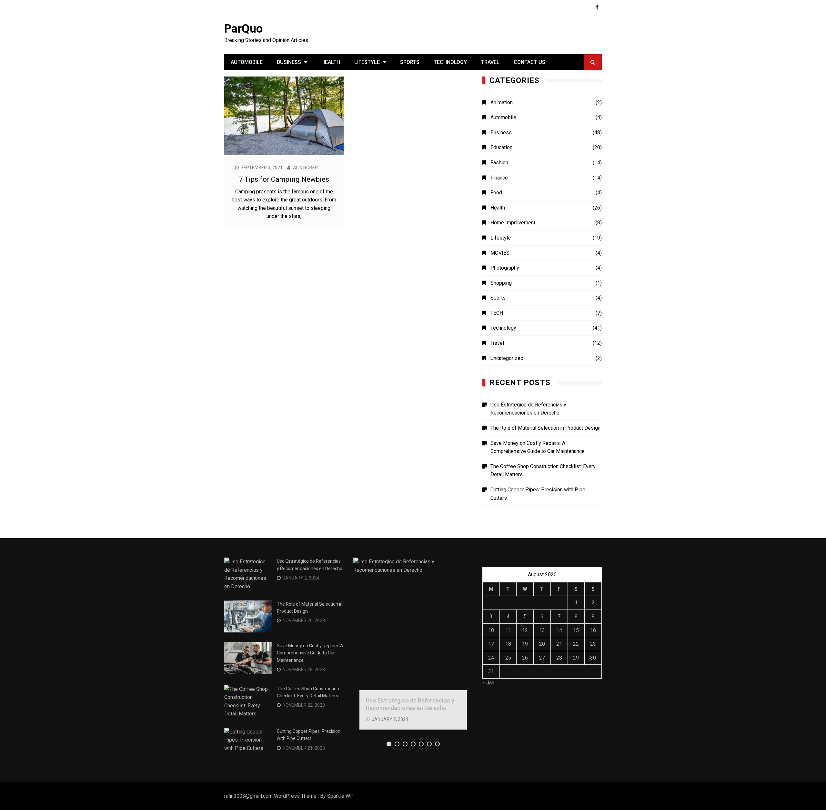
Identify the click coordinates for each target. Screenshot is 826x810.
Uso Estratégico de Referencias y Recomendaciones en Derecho (528, 409)
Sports (409, 62)
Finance (499, 178)
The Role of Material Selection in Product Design (545, 428)
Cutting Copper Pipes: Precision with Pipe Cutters (537, 494)
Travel (490, 62)
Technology (450, 62)
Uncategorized (506, 358)
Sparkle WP (340, 796)
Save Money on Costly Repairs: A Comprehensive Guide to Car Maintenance (537, 447)
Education (501, 147)
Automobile (247, 62)
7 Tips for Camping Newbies (284, 179)
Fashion (499, 162)
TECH (496, 313)
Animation (501, 102)
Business (289, 62)
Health (330, 62)
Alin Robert (306, 167)
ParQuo (243, 29)
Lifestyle (367, 62)
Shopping (501, 283)
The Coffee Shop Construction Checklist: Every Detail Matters (543, 470)
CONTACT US (529, 62)
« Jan (488, 683)
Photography (504, 268)
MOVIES (499, 253)
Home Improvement (512, 223)
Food (496, 193)
